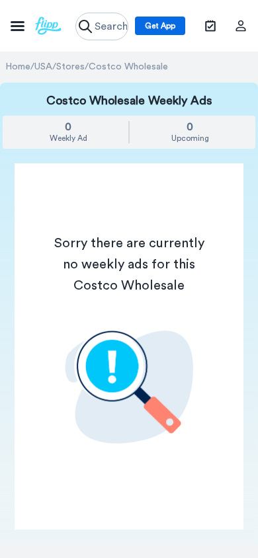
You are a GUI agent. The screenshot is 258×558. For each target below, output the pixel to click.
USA (43, 66)
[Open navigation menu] (36, 26)
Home (17, 66)
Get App (160, 26)
